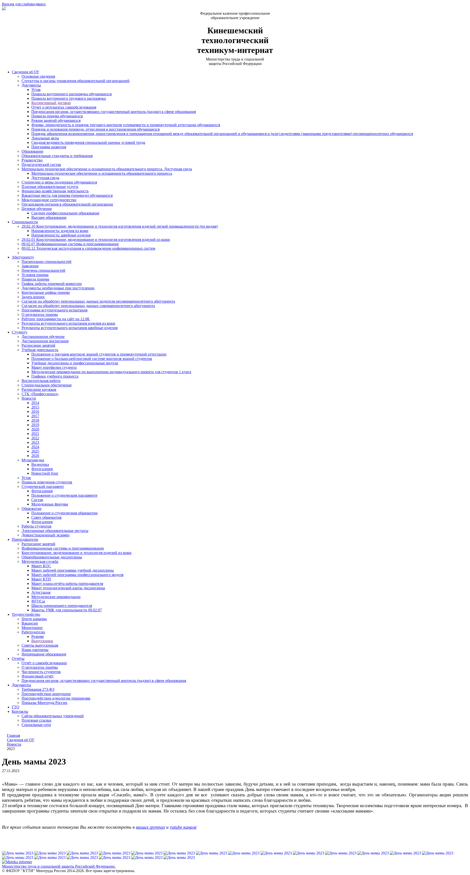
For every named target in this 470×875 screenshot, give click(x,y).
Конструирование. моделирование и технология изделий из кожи (76, 553)
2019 (35, 425)
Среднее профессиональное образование (65, 213)
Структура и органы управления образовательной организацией (75, 81)
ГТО (15, 707)
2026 (35, 456)
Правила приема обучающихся (57, 116)
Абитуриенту (23, 257)
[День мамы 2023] (18, 853)
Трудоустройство (26, 614)
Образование (32, 151)
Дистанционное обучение (43, 336)
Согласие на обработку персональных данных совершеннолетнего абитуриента (88, 306)
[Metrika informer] (17, 862)
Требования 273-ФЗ (38, 689)
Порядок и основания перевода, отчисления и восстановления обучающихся (95, 129)
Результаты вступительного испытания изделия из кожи (68, 323)
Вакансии (30, 623)
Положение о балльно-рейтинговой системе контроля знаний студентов (91, 359)
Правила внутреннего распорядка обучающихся (71, 94)
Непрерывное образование (44, 654)
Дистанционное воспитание (45, 341)
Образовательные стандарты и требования (57, 156)
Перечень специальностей (43, 270)
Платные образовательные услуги (50, 187)
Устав (36, 89)
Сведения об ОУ (25, 72)
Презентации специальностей (46, 261)
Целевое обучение (37, 209)
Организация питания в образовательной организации (67, 204)
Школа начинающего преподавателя (61, 606)
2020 (35, 429)
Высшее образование (49, 217)
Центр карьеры (34, 619)
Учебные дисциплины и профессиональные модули (74, 363)
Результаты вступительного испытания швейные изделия (70, 328)
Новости (29, 398)
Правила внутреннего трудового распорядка (68, 98)
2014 (35, 403)
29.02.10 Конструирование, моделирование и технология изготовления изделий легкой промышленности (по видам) (120, 226)
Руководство (32, 160)
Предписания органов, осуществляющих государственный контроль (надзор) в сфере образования (113, 112)
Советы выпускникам (40, 645)
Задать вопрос (33, 297)
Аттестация (40, 592)
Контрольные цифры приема (46, 292)
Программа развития (48, 147)
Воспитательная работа (41, 381)
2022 (35, 438)
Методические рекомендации (56, 597)
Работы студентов (36, 526)
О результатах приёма (40, 667)
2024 (35, 447)
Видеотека (40, 464)
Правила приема (35, 279)
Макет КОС (41, 566)
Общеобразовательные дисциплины (52, 557)
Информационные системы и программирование (63, 548)
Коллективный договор (51, 103)
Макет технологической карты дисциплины (68, 588)
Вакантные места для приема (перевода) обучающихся (67, 195)
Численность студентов (41, 672)
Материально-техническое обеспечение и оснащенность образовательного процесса (101, 173)
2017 (35, 416)
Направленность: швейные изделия (61, 235)
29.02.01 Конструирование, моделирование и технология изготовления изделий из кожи (96, 239)
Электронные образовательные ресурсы (55, 531)
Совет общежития (46, 517)
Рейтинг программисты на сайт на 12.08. (56, 319)
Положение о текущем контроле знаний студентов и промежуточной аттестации (98, 354)
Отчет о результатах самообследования (63, 107)
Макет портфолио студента (54, 367)
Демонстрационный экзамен (46, 535)
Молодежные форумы (49, 504)
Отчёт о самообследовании (44, 663)
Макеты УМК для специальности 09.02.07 (66, 610)
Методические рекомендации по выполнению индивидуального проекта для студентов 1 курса (111, 372)
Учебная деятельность (40, 350)
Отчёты (18, 658)
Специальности (25, 222)
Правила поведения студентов (47, 482)
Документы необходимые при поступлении (58, 288)
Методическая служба (40, 561)
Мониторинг (32, 628)
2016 (35, 411)
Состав (37, 500)
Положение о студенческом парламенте (64, 495)
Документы (31, 85)
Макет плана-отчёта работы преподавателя (67, 583)
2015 (35, 407)
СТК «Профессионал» (40, 394)
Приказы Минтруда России (44, 703)
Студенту (19, 332)
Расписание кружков (39, 389)
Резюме (37, 636)
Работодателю (33, 632)
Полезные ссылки (36, 720)
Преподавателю (25, 539)
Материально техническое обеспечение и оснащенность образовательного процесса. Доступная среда (107, 169)
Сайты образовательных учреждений (53, 716)
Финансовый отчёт (38, 676)
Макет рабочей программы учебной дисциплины (72, 570)
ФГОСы (38, 601)
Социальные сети (36, 725)
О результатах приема (40, 314)
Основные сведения (38, 76)
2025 (35, 451)
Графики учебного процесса (54, 376)
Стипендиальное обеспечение (47, 385)
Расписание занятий (38, 345)
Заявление (30, 266)
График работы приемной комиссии (52, 284)
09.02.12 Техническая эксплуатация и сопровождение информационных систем (88, 248)
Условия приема (35, 275)
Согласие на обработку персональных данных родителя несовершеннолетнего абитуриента (98, 301)
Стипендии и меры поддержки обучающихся (59, 182)
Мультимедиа (33, 460)
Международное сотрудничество (49, 200)
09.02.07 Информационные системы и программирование (70, 244)
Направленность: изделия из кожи (59, 231)
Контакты (20, 711)
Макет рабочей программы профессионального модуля (77, 575)
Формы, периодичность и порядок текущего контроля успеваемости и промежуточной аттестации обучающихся (125, 125)
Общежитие (32, 508)
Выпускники (42, 641)
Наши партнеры (35, 650)
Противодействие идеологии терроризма (56, 698)
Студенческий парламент (43, 486)
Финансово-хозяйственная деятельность (55, 191)
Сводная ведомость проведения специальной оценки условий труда (88, 142)
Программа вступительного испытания (54, 310)
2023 (35, 442)
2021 (35, 433)
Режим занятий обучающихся (56, 120)
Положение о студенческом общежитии (64, 513)
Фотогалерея (42, 469)
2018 (35, 420)
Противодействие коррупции (46, 694)
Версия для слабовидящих (24, 4)
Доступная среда (45, 178)
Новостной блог (45, 473)
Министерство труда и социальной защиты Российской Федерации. (59, 866)
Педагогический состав (41, 164)
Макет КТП (41, 579)
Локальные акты (45, 138)
